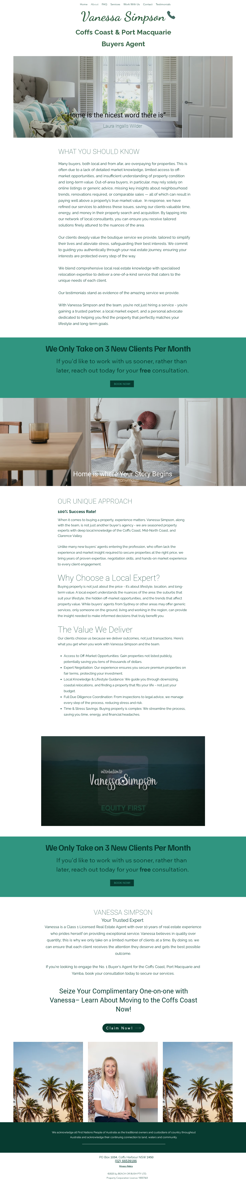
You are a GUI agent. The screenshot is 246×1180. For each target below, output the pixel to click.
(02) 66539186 (126, 1161)
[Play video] (123, 781)
